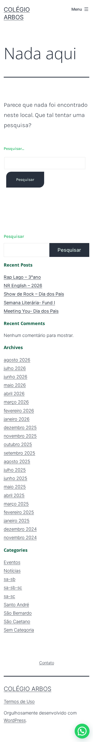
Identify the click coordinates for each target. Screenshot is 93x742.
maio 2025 (15, 486)
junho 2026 (15, 376)
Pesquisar (14, 236)
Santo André (16, 604)
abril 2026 (14, 393)
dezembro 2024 (20, 529)
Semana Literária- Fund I (29, 302)
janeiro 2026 (17, 419)
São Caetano (17, 621)
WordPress (15, 720)
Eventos (12, 562)
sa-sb (9, 579)
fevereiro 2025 (19, 512)
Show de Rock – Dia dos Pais (34, 294)
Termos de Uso (19, 701)
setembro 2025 (19, 453)
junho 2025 (15, 478)
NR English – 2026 (23, 285)
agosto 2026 (17, 359)
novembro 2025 (20, 436)
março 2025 (16, 503)
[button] (82, 731)
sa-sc (9, 596)
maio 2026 (15, 385)
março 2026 (16, 402)
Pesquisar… (14, 148)
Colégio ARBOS (27, 688)
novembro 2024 (20, 537)
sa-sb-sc (13, 587)
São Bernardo (18, 613)
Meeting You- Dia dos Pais (31, 311)
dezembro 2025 (20, 427)
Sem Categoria (19, 629)
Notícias (12, 570)
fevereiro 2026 (19, 410)
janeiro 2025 (17, 520)
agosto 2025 (17, 461)
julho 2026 (15, 368)
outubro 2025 (18, 444)
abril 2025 (14, 495)
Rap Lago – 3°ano (22, 277)
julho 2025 (15, 469)
